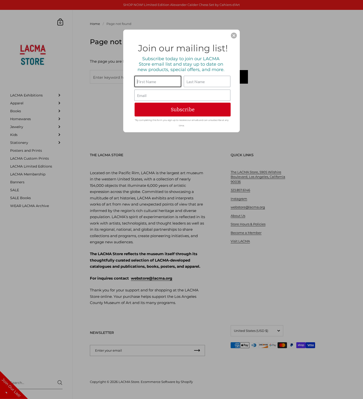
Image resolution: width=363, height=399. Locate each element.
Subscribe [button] (183, 110)
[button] (234, 35)
